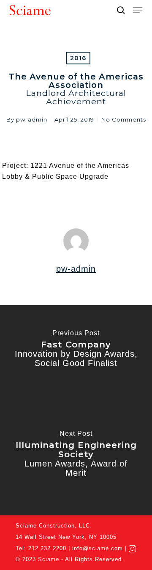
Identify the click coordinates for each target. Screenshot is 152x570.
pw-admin (31, 119)
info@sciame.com (97, 548)
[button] (137, 10)
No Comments (123, 119)
